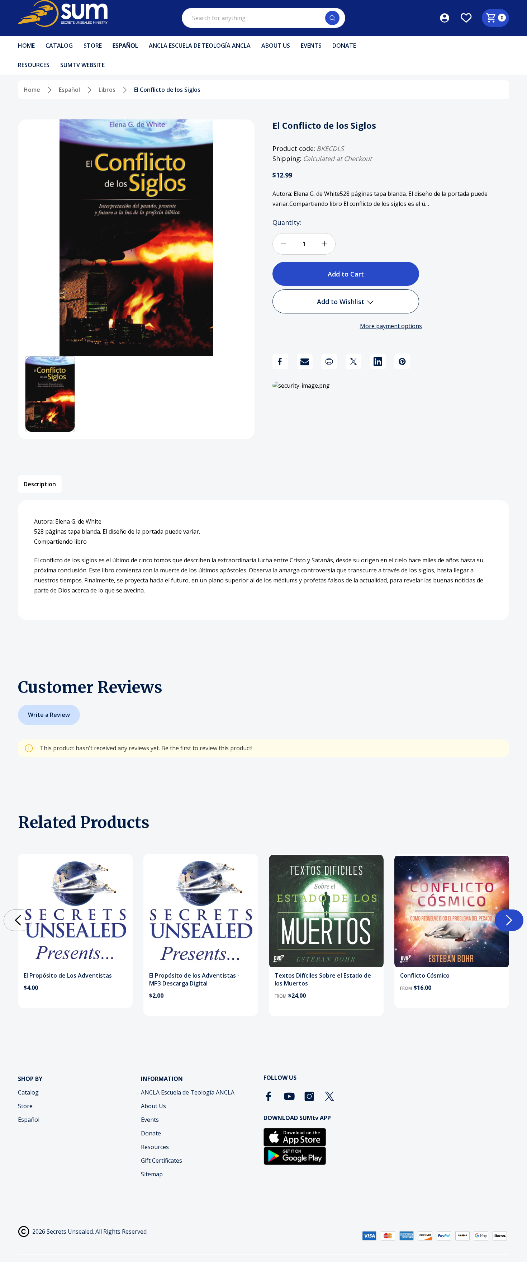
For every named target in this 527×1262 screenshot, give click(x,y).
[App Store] (295, 1137)
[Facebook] (280, 361)
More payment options (391, 326)
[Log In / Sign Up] (449, 18)
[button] (50, 394)
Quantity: (286, 222)
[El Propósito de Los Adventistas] (75, 911)
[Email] (305, 361)
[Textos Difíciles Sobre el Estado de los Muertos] (326, 911)
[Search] (332, 18)
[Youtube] (289, 1096)
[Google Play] (295, 1156)
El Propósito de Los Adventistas (68, 975)
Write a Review (49, 715)
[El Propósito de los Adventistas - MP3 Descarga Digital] (200, 911)
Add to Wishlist (341, 301)
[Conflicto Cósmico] (451, 911)
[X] (353, 361)
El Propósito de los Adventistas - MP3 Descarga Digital (194, 979)
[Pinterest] (402, 361)
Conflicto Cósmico (425, 975)
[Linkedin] (378, 361)
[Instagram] (309, 1096)
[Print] (329, 361)
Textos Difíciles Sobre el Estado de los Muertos (323, 979)
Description (40, 484)
